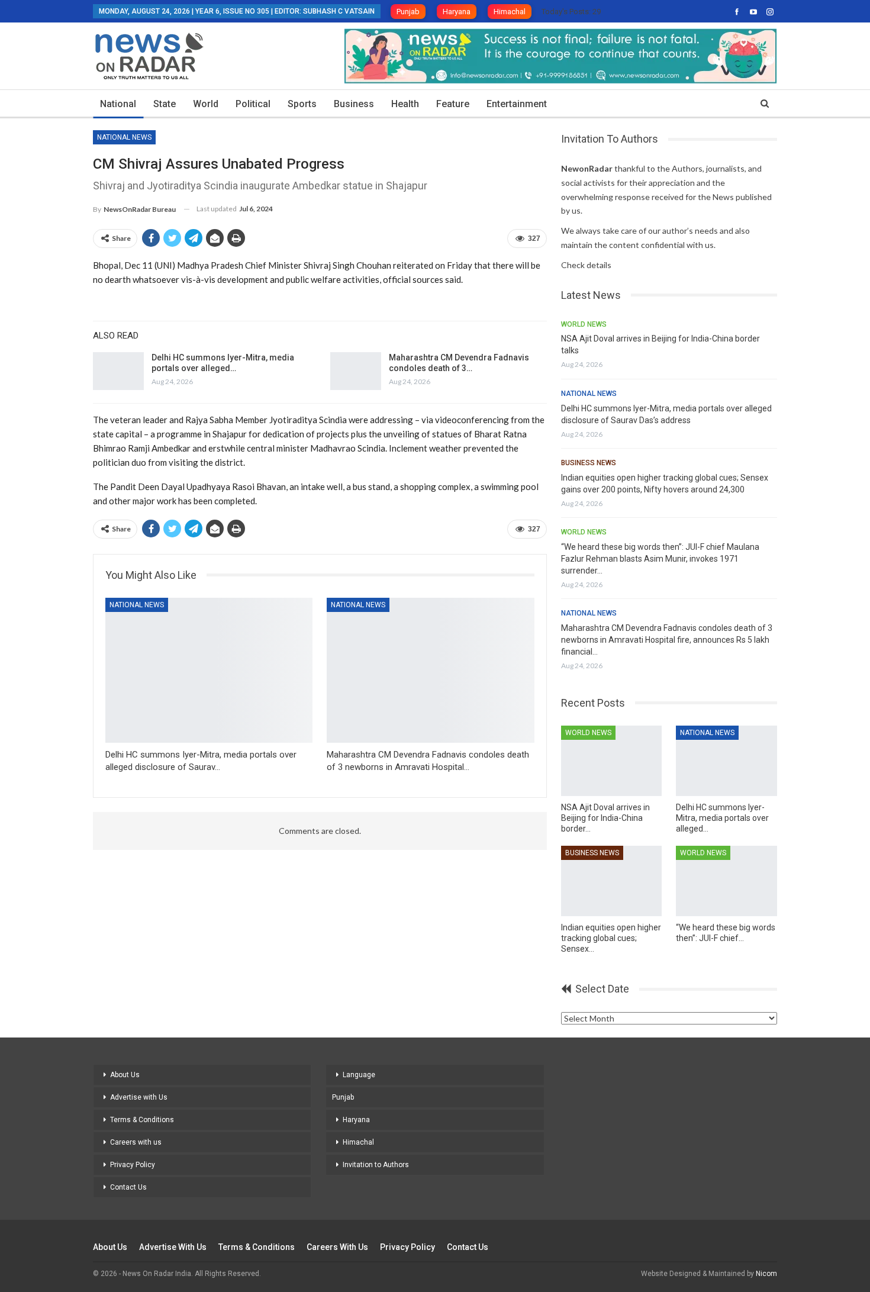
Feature (452, 103)
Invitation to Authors (376, 1165)
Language (359, 1075)
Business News (588, 463)
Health (405, 103)
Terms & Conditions (142, 1120)
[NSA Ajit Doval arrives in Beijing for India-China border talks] (611, 761)
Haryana (457, 11)
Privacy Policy (132, 1165)
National (118, 103)
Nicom (766, 1274)
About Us (125, 1075)
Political (253, 103)
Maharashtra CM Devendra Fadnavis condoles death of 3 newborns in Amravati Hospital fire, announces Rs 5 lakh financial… (666, 639)
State (164, 103)
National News (124, 137)
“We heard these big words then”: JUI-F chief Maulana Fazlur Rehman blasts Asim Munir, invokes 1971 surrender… (660, 558)
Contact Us (128, 1187)
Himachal (510, 11)
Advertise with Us (138, 1097)
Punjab (408, 11)
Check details (586, 265)
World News (584, 324)
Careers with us (136, 1142)
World (205, 103)
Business (354, 103)
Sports (302, 103)
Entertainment (516, 103)
